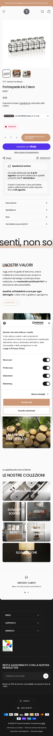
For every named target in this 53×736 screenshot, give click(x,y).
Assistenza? (45, 158)
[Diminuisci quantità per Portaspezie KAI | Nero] (5, 137)
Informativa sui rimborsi (15, 728)
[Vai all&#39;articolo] (7, 74)
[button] (26, 202)
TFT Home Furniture (13, 81)
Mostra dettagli (38, 394)
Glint (43, 723)
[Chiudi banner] (49, 323)
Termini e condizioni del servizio (35, 728)
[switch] (46, 368)
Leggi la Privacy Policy (14, 348)
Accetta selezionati (26, 410)
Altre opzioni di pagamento (26, 152)
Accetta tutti (26, 402)
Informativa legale (36, 731)
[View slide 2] (28, 592)
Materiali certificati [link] (16, 437)
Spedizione (24, 103)
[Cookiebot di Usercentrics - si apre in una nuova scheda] (32, 323)
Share (8, 158)
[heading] (18, 437)
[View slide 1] (24, 592)
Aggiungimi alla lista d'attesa (35, 137)
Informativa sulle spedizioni (19, 731)
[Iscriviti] (45, 676)
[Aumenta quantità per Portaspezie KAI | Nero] (16, 137)
